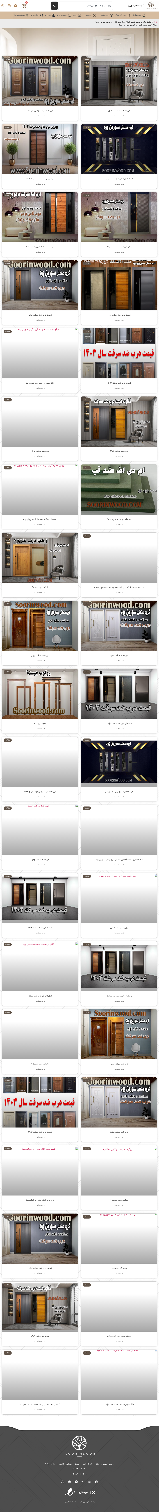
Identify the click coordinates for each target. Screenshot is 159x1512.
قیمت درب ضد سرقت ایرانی (40, 315)
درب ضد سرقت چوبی (40, 655)
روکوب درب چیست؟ (119, 1200)
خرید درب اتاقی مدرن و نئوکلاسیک (40, 1200)
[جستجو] (54, 6)
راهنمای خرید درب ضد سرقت (119, 723)
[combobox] (85, 6)
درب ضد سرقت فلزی (119, 655)
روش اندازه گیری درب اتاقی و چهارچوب (40, 519)
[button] (105, 15)
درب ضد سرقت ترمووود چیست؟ (40, 247)
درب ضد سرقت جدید (40, 859)
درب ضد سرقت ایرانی (40, 451)
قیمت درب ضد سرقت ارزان (119, 315)
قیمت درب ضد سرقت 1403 (119, 383)
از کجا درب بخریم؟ (40, 587)
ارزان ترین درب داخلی (119, 928)
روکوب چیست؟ (39, 723)
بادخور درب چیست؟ (40, 1064)
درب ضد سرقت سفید (119, 1132)
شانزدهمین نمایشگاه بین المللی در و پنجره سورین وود (119, 859)
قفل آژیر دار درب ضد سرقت (40, 996)
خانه (155, 22)
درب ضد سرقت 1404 (119, 451)
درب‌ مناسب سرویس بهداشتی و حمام (40, 791)
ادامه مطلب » (119, 116)
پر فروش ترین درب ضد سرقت (119, 247)
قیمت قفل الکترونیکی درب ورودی (119, 179)
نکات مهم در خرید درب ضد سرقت (40, 383)
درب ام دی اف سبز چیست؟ (119, 519)
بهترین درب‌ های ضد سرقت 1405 (40, 179)
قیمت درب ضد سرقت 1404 (40, 928)
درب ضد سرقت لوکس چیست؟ (40, 111)
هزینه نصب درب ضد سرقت (119, 1336)
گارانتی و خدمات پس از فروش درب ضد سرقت (39, 1404)
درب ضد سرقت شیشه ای (119, 111)
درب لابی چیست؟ (119, 1268)
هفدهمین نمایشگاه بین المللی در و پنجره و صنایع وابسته (119, 587)
